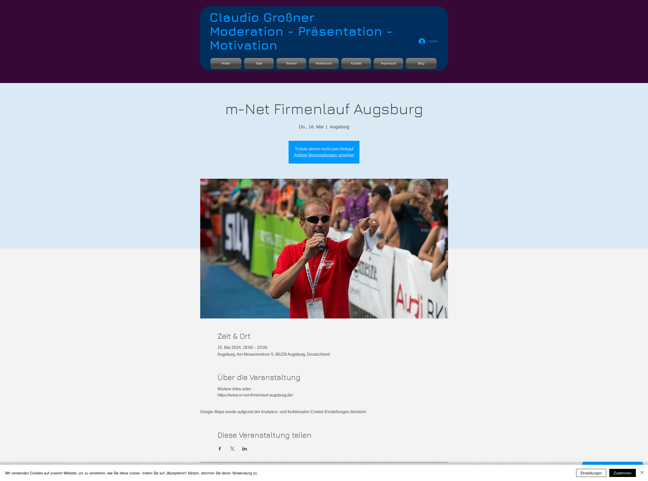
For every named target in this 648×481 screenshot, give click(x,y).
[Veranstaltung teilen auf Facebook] (219, 449)
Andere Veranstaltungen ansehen (324, 155)
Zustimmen (623, 472)
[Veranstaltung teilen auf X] (232, 449)
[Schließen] (642, 473)
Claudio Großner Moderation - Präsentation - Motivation (301, 31)
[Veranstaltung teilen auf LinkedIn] (244, 449)
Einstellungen (591, 472)
